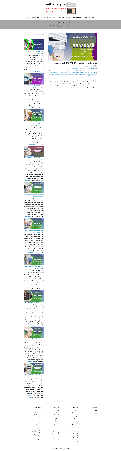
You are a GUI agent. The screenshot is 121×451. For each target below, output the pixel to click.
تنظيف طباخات (55, 426)
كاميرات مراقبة (74, 426)
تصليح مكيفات (37, 424)
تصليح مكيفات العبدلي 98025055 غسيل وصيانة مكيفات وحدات (34, 195)
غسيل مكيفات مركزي (64, 72)
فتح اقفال (76, 418)
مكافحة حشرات (74, 416)
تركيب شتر (75, 437)
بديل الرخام (56, 439)
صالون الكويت (56, 416)
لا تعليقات (95, 77)
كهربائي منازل (75, 424)
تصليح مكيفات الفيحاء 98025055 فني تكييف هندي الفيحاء (35, 52)
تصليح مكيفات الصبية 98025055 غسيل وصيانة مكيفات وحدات (34, 231)
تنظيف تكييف (64, 70)
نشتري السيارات (55, 422)
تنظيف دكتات (56, 424)
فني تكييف (57, 418)
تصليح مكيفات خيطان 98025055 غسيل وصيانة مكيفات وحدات (34, 86)
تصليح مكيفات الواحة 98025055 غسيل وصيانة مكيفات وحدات (34, 303)
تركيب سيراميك (74, 433)
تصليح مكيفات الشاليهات (89, 70)
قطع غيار (38, 439)
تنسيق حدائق (56, 437)
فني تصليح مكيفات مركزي (75, 74)
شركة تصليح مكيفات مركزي (74, 72)
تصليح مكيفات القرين (50, 17)
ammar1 (92, 68)
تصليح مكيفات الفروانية (37, 17)
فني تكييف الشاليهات (91, 75)
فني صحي (76, 420)
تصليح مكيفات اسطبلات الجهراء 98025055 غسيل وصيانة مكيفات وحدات (34, 122)
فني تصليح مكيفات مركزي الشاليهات (63, 74)
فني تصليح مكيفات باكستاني (85, 74)
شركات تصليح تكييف (91, 72)
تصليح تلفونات (37, 414)
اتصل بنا (95, 410)
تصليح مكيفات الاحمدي (75, 17)
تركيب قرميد (38, 433)
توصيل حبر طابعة (37, 435)
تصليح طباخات (56, 428)
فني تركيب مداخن (36, 418)
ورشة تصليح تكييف (76, 75)
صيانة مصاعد (75, 439)
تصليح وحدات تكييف (70, 70)
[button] (83, 17)
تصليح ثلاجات (37, 412)
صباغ (39, 428)
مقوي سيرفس (75, 422)
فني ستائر (57, 435)
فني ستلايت (75, 410)
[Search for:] (33, 34)
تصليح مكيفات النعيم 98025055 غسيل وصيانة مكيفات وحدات (34, 339)
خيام (40, 437)
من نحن (95, 415)
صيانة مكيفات (75, 68)
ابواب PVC (75, 441)
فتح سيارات (75, 430)
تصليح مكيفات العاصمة (89, 17)
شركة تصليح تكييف (83, 72)
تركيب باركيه (75, 435)
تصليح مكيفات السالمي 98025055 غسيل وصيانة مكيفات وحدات (34, 158)
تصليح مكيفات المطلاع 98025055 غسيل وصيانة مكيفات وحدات (34, 267)
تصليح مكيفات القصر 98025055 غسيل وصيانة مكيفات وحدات (34, 376)
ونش (39, 426)
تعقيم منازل (56, 420)
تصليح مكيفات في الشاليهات (79, 70)
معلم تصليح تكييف (84, 75)
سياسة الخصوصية (93, 413)
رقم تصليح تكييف (58, 70)
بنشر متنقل (75, 414)
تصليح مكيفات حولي (62, 17)
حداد (40, 416)
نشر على (86, 68)
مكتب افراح (56, 414)
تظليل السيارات (55, 430)
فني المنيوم (38, 420)
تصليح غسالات (37, 410)
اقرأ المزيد (94, 90)
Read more (37, 71)
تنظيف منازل (56, 410)
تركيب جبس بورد (55, 433)
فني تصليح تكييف (57, 72)
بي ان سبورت (75, 412)
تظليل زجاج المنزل (36, 430)
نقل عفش (76, 428)
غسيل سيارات (37, 422)
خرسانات (57, 412)
